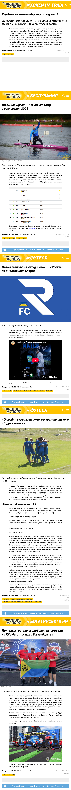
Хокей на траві (46, 5)
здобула (32, 228)
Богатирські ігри (49, 621)
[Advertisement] (35, 77)
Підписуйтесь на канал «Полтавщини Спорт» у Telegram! (37, 250)
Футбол (38, 258)
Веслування (44, 95)
